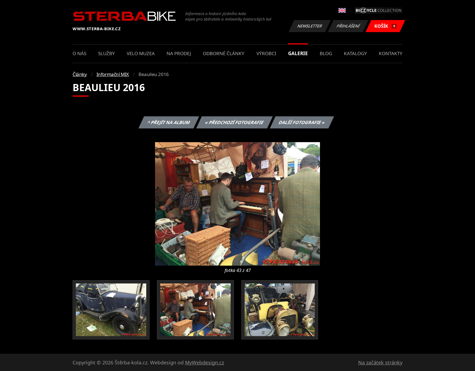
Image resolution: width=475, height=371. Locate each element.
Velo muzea (141, 53)
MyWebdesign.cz (204, 362)
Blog (326, 53)
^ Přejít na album (168, 122)
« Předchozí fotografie (234, 122)
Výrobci (266, 53)
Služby (106, 53)
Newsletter (309, 26)
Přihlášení (348, 26)
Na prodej (179, 53)
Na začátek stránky (380, 362)
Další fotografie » (301, 122)
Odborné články (223, 53)
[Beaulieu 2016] (237, 203)
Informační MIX (112, 74)
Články (80, 74)
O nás (79, 53)
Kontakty (390, 53)
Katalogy (355, 53)
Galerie (298, 53)
